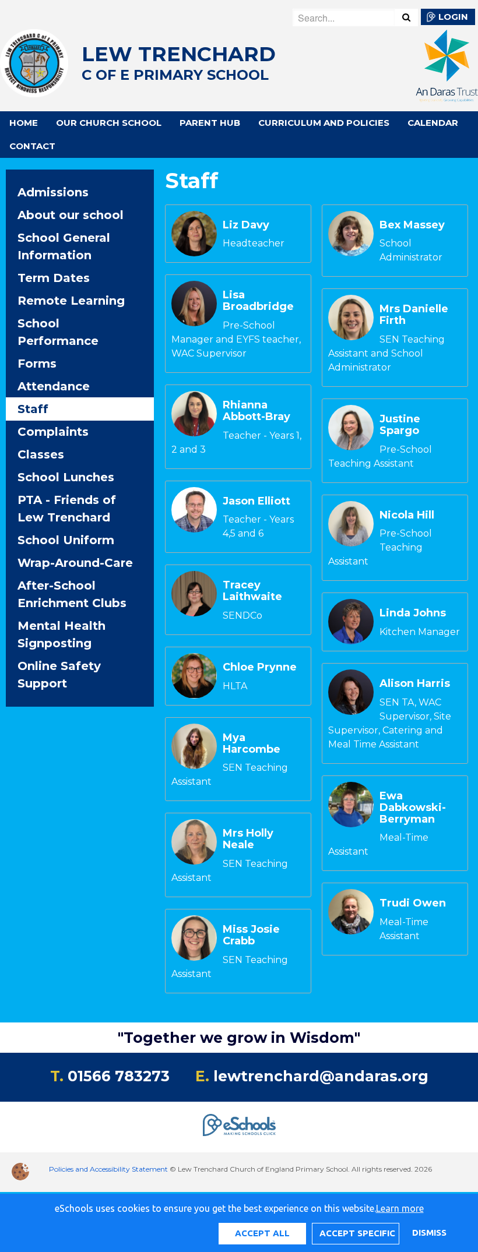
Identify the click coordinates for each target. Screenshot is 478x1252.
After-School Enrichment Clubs (71, 594)
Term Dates (53, 278)
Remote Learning (71, 301)
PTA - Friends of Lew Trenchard (66, 508)
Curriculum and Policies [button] (323, 122)
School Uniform (65, 540)
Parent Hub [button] (210, 122)
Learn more (400, 1208)
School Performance (58, 332)
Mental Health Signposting (61, 634)
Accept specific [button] (357, 1233)
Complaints (53, 432)
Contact (32, 145)
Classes (40, 454)
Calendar (432, 122)
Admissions (53, 192)
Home (23, 122)
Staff (32, 409)
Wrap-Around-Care (75, 563)
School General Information (63, 246)
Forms (37, 364)
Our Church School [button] (108, 122)
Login (453, 16)
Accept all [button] (262, 1233)
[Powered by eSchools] (239, 1125)
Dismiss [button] (429, 1232)
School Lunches (65, 477)
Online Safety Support (59, 674)
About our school (70, 215)
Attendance (53, 386)
